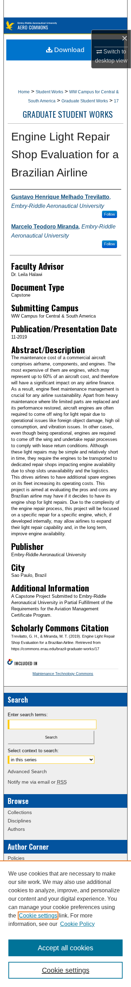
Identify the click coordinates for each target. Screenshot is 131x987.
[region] (65, 924)
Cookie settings (38, 916)
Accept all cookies (65, 948)
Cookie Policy (77, 924)
